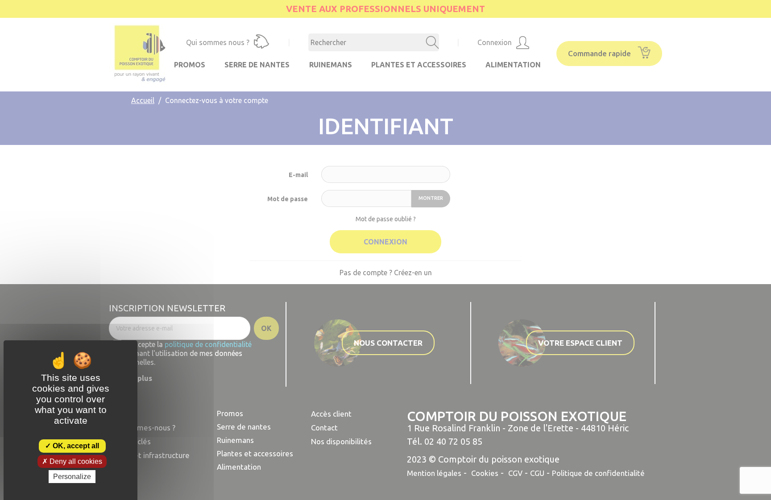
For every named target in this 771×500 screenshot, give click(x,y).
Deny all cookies (75, 461)
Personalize (72, 476)
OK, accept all (75, 446)
